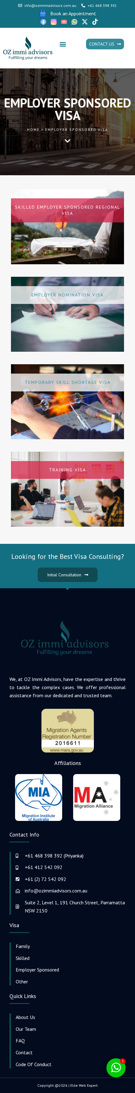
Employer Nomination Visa (67, 295)
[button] (62, 44)
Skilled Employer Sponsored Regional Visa (67, 210)
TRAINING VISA (67, 470)
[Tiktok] (95, 21)
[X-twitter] (84, 21)
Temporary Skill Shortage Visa (68, 382)
